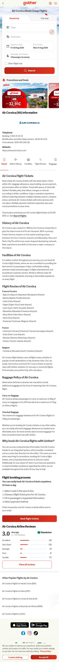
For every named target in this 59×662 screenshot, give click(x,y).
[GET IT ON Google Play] (39, 625)
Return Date (38, 44)
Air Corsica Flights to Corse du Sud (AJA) (19, 598)
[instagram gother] (29, 633)
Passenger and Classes (19, 54)
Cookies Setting (15, 657)
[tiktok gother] (36, 633)
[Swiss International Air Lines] (24, 95)
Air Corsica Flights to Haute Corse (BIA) (19, 583)
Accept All (43, 657)
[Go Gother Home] (29, 3)
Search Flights (20, 215)
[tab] (14, 18)
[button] (29, 27)
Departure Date (17, 44)
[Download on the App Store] (19, 625)
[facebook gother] (23, 633)
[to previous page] (3, 3)
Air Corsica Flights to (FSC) (13, 613)
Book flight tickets (29, 518)
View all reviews (27, 564)
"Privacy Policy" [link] (45, 651)
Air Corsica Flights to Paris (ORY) (16, 591)
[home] (29, 3)
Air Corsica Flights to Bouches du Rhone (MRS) (22, 606)
